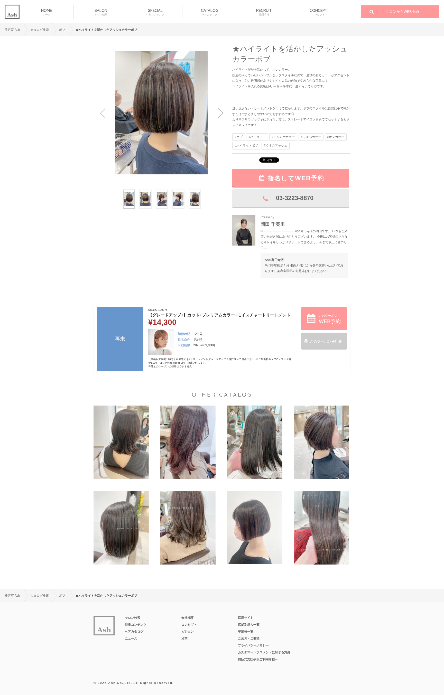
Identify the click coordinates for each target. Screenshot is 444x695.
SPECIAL (155, 12)
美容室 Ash (12, 30)
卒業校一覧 (245, 631)
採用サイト (245, 617)
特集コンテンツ (135, 624)
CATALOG (209, 12)
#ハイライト (257, 137)
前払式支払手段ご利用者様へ (258, 659)
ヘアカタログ (134, 631)
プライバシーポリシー (253, 645)
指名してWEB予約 (296, 178)
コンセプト (189, 624)
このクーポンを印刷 (326, 341)
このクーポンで (330, 319)
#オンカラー (335, 137)
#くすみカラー (311, 137)
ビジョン (187, 631)
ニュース (131, 638)
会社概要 (187, 617)
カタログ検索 (39, 30)
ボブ (62, 30)
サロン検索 (132, 617)
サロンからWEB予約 (402, 12)
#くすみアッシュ (275, 145)
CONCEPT (318, 12)
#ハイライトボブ (246, 145)
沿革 (184, 638)
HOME (46, 12)
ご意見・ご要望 (249, 638)
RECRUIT (264, 12)
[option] (162, 112)
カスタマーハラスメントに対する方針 (264, 652)
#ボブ (239, 137)
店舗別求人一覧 (249, 624)
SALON (101, 12)
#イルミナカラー (283, 137)
